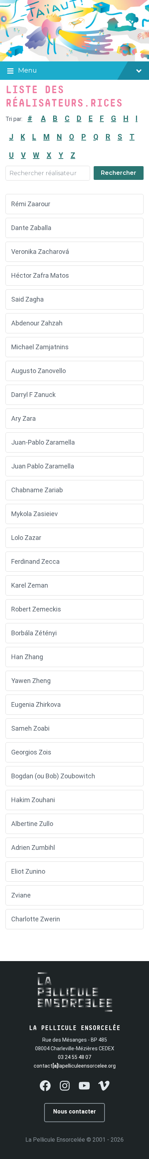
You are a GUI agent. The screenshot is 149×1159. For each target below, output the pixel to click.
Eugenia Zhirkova (36, 704)
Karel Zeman (29, 585)
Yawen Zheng (31, 680)
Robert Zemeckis (36, 609)
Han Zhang (27, 657)
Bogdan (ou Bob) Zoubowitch (53, 776)
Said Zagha (27, 299)
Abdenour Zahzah (37, 323)
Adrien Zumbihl (33, 847)
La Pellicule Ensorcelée (55, 1139)
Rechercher (118, 172)
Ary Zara (23, 418)
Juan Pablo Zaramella (43, 466)
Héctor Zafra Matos (40, 275)
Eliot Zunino (28, 871)
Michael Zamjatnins (40, 347)
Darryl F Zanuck (33, 394)
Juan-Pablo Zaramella (43, 442)
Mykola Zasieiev (34, 514)
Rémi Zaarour (30, 204)
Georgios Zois (31, 752)
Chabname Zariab (37, 490)
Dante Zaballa (31, 228)
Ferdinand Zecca (35, 561)
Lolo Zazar (26, 537)
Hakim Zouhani (33, 800)
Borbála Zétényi (34, 633)
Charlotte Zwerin (35, 919)
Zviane (21, 895)
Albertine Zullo (32, 823)
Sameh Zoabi (30, 728)
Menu (27, 70)
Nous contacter (74, 1111)
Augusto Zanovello (38, 371)
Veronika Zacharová (40, 251)
